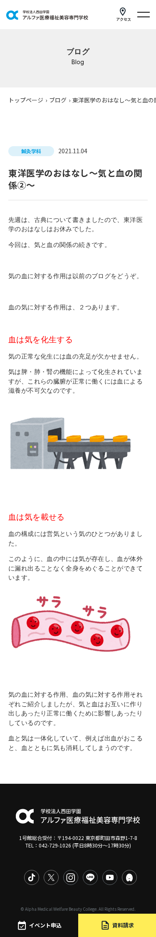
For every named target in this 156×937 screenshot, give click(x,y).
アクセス (123, 19)
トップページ (25, 100)
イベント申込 (45, 925)
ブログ (58, 100)
